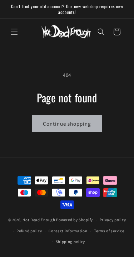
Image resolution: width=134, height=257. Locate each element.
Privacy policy (113, 219)
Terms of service (109, 230)
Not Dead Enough (39, 219)
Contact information (68, 230)
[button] (14, 32)
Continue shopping (67, 123)
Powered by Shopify (74, 219)
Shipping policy (70, 241)
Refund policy (29, 230)
